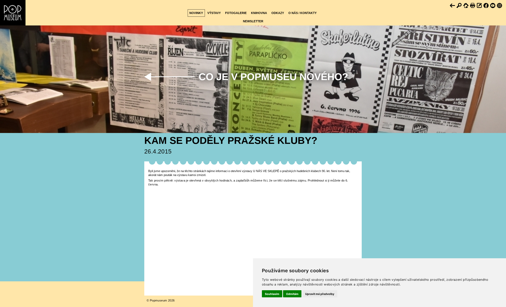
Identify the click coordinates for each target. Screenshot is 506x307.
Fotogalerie (236, 13)
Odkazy (277, 13)
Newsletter (253, 21)
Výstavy (214, 13)
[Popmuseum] (12, 12)
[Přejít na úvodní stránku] (466, 5)
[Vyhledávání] (459, 5)
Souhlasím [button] (272, 294)
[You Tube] (493, 5)
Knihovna (259, 13)
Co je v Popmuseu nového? (273, 76)
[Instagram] (499, 5)
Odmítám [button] (292, 294)
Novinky (196, 13)
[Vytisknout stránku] (473, 5)
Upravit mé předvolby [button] (319, 294)
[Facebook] (486, 5)
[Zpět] (452, 5)
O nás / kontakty (302, 13)
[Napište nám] (479, 5)
